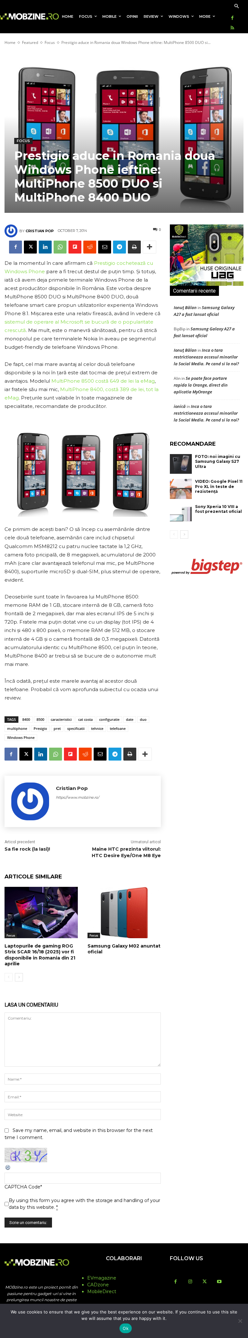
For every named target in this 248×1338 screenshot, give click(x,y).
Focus (50, 42)
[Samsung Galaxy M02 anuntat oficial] (124, 912)
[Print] (134, 247)
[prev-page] (9, 977)
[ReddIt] (89, 247)
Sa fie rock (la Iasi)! (27, 849)
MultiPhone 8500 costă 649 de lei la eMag (103, 381)
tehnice (97, 728)
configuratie (109, 719)
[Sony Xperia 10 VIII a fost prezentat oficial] (181, 514)
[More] (149, 247)
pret (57, 728)
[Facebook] (232, 18)
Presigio (40, 728)
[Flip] (74, 247)
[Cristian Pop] (12, 230)
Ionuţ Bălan (185, 307)
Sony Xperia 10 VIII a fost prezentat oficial (218, 509)
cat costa (85, 719)
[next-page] (19, 977)
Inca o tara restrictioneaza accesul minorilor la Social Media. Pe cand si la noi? (206, 357)
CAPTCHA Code (22, 1187)
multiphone (17, 728)
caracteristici (61, 719)
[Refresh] (8, 1169)
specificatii (76, 728)
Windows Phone (21, 737)
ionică (180, 406)
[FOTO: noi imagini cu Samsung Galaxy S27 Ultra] (181, 464)
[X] (30, 247)
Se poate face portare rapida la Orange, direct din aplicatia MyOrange (201, 385)
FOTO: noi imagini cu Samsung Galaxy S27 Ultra (217, 461)
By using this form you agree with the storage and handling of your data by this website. (84, 1204)
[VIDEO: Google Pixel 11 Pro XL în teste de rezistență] (181, 489)
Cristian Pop (40, 231)
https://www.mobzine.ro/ (77, 797)
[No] (240, 1321)
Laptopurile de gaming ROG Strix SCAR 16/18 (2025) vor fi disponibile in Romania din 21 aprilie (40, 955)
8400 (26, 719)
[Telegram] (119, 247)
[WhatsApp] (60, 247)
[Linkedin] (45, 247)
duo (143, 719)
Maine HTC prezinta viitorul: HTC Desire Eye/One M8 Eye (126, 852)
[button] (236, 6)
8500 (40, 719)
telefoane (118, 728)
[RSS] (232, 28)
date (129, 719)
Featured (30, 42)
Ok (126, 1328)
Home (10, 42)
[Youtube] (219, 1282)
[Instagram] (190, 1282)
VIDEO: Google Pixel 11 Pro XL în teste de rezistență (219, 486)
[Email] (104, 247)
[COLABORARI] (124, 1271)
